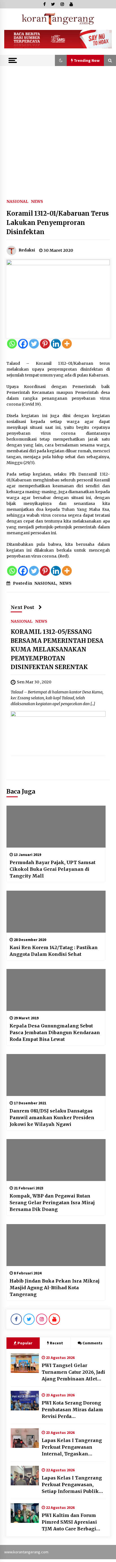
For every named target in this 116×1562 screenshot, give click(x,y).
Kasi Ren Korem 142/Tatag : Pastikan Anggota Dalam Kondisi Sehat (54, 951)
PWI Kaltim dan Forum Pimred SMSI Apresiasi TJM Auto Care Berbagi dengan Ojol (69, 1522)
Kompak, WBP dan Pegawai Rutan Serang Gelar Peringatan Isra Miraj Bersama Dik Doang (52, 1202)
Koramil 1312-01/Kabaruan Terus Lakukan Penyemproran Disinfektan (57, 223)
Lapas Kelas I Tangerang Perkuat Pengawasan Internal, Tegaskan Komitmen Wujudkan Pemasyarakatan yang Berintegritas (72, 1447)
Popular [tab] (24, 1342)
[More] (67, 344)
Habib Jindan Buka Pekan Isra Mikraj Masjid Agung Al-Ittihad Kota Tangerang (54, 1287)
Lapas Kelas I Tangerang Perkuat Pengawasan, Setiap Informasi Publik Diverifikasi (72, 1485)
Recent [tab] (56, 1342)
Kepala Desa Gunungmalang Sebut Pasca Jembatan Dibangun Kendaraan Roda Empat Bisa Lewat (55, 1032)
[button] (61, 60)
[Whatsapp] (12, 344)
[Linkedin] (56, 344)
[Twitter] (34, 344)
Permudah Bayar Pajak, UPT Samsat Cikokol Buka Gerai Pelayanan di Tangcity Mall (52, 869)
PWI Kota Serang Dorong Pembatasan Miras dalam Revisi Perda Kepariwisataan (72, 1410)
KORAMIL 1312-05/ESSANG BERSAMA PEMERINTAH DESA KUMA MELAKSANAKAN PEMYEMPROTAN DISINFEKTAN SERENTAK (57, 649)
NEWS (37, 201)
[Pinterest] (45, 344)
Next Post (22, 607)
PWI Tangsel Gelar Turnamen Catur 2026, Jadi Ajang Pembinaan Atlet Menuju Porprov (73, 1372)
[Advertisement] (58, 126)
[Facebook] (23, 344)
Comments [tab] (92, 1342)
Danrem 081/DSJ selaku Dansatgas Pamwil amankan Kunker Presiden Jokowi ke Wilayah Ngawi (52, 1117)
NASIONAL (17, 201)
